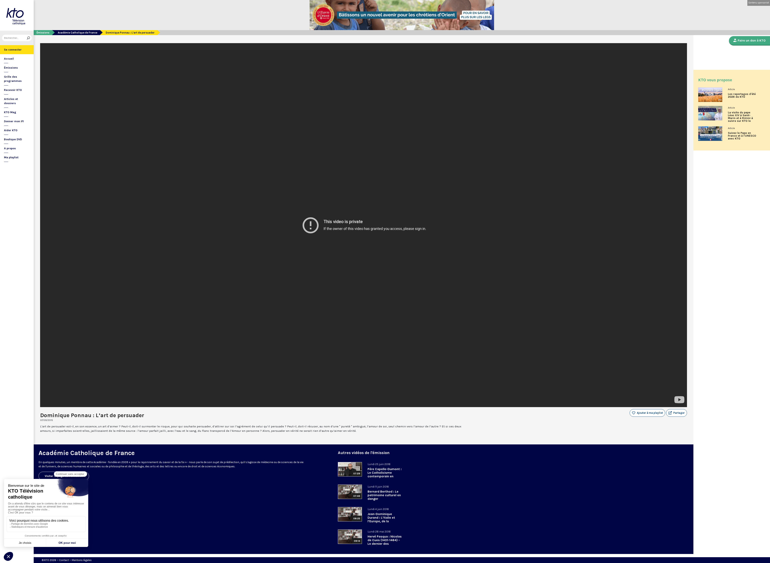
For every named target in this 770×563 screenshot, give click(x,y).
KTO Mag (10, 112)
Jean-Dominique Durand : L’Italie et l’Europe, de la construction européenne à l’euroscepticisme (381, 523)
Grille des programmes (13, 79)
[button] (676, 413)
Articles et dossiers (11, 101)
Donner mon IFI (14, 121)
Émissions (11, 67)
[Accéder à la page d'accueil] (17, 15)
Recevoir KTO (13, 90)
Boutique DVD (13, 139)
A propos (10, 148)
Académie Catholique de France (77, 32)
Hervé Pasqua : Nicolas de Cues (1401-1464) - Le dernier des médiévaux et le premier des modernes (385, 544)
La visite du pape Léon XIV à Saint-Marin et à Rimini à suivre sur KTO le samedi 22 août (740, 118)
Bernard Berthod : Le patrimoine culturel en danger (384, 495)
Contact (64, 560)
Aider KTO (10, 130)
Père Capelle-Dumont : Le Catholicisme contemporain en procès (385, 474)
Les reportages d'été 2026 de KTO (742, 95)
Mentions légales (82, 560)
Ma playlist (11, 157)
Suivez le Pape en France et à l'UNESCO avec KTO (742, 136)
